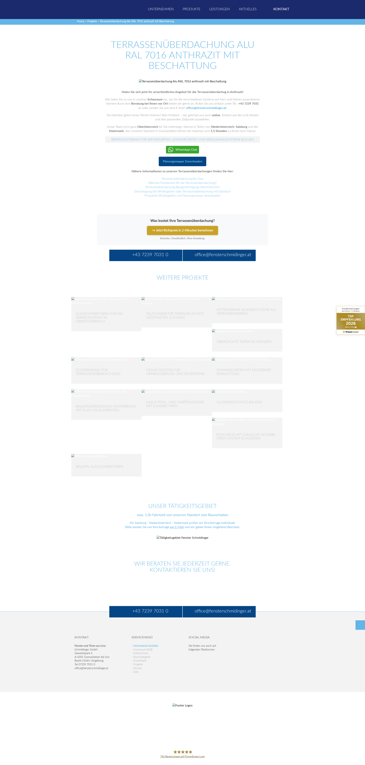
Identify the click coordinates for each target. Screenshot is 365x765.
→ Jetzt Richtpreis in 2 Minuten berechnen (182, 230)
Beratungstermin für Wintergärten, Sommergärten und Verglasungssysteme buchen (182, 139)
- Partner (137, 668)
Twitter (200, 657)
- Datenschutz (140, 653)
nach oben (360, 625)
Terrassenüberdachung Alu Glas (182, 178)
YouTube (191, 665)
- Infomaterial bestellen (145, 646)
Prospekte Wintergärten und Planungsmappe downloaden (182, 195)
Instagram (208, 665)
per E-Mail (177, 527)
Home (80, 21)
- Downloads (139, 660)
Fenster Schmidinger (89, 9)
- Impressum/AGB (142, 649)
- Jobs (135, 672)
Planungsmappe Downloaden (182, 161)
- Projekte (137, 664)
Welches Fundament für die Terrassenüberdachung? (182, 182)
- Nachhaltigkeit (141, 657)
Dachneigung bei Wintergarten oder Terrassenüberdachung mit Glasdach (182, 191)
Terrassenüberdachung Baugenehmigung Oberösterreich (182, 187)
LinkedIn (208, 657)
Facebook (191, 657)
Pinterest (200, 665)
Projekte (92, 21)
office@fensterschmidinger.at (91, 668)
